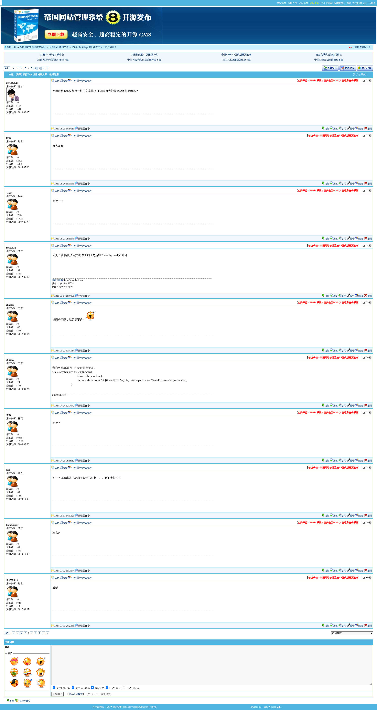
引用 (343, 128)
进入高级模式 (76, 694)
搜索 (65, 81)
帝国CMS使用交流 (59, 47)
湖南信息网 (58, 280)
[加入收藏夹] (359, 74)
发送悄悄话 (86, 81)
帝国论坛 (11, 47)
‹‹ (17, 68)
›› (43, 68)
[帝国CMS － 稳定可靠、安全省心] (81, 43)
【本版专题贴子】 (361, 47)
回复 (335, 128)
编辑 (360, 128)
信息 (56, 81)
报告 (352, 128)
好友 (73, 81)
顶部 (327, 128)
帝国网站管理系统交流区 (33, 47)
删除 (370, 128)
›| (47, 68)
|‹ (13, 68)
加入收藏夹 (24, 701)
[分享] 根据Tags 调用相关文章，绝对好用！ (94, 47)
